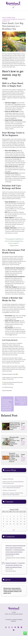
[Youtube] (13, 630)
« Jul (14, 529)
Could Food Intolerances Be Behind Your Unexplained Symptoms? (13, 486)
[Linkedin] (18, 627)
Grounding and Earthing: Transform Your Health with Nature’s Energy (15, 565)
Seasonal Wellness (8, 479)
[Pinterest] (21, 627)
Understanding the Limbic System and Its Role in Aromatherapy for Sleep (15, 552)
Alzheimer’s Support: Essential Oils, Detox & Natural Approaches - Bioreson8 (15, 547)
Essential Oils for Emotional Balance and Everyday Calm (13, 482)
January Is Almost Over (9, 490)
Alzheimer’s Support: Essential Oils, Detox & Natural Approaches (13, 493)
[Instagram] (6, 627)
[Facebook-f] (9, 627)
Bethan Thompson (11, 563)
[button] (13, 7)
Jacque (23, 429)
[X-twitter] (12, 627)
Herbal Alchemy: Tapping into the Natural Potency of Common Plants (14, 426)
